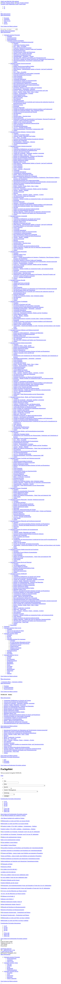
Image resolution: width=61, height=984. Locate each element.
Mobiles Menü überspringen (8, 31)
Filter (2, 775)
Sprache (6, 787)
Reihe (5, 784)
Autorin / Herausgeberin (10, 790)
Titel (5, 781)
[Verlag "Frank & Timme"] (15, 2)
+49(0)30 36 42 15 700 (9, 950)
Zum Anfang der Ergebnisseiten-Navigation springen (14, 814)
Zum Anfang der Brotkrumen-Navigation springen (13, 765)
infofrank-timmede (6, 948)
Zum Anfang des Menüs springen (9, 26)
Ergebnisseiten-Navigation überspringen (11, 798)
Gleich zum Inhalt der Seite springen (10, 1)
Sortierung (6, 793)
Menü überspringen (5, 13)
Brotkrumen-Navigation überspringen (10, 757)
